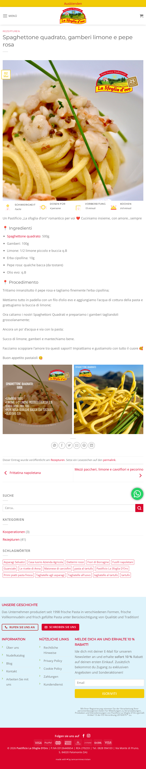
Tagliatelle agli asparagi (50, 575)
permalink (109, 460)
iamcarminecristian (80, 759)
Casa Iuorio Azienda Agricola (45, 562)
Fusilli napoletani (122, 562)
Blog (9, 663)
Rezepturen (11, 31)
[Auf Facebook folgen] (83, 736)
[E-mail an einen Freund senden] (76, 445)
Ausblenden (73, 3)
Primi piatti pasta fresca (18, 575)
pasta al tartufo (83, 568)
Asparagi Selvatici (14, 562)
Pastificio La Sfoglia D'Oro (112, 568)
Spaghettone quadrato (23, 236)
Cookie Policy (53, 668)
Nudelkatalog (15, 655)
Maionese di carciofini (57, 568)
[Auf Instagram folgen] (88, 736)
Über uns (12, 647)
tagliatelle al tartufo (106, 575)
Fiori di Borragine (98, 562)
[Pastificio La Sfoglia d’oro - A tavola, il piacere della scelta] (73, 16)
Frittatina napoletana (25, 472)
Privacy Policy (53, 661)
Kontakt (11, 671)
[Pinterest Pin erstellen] (84, 445)
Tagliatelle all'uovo (79, 575)
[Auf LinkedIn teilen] (91, 445)
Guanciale (10, 568)
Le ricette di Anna (30, 568)
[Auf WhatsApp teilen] (54, 445)
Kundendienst (53, 684)
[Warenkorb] (141, 16)
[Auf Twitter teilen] (69, 445)
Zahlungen (51, 676)
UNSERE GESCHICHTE (20, 605)
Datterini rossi (75, 562)
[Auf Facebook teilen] (62, 445)
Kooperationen (14, 531)
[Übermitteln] (139, 508)
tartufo (125, 575)
